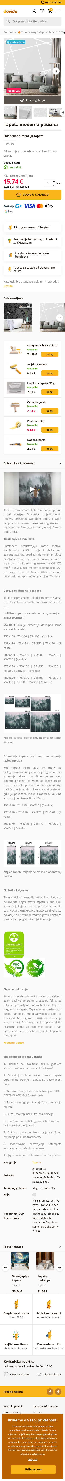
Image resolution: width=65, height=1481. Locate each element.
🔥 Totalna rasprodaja (31, 32)
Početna (8, 32)
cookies (36, 1438)
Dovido (8, 286)
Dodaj (50, 354)
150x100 (10, 144)
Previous (5, 1267)
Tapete (53, 32)
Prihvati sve (33, 1469)
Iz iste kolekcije (13, 1246)
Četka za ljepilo (36, 402)
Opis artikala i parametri (19, 463)
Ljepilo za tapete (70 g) (41, 383)
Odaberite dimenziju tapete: (24, 136)
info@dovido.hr (51, 1374)
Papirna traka (35, 421)
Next (56, 71)
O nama (37, 1412)
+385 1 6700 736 (19, 1374)
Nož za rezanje (36, 440)
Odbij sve (32, 1459)
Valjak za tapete (37, 364)
